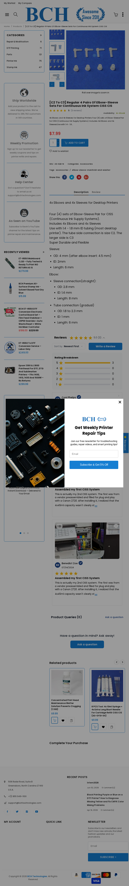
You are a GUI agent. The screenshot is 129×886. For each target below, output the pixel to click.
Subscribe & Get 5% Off (94, 464)
